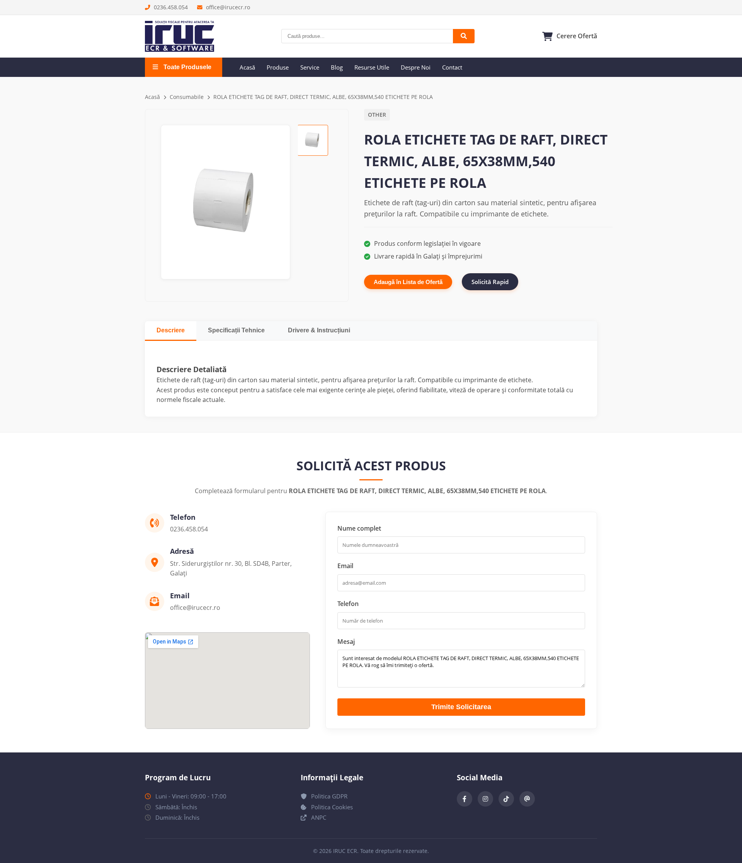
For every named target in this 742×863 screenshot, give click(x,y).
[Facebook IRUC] (464, 799)
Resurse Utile (371, 67)
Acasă (247, 67)
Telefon (348, 603)
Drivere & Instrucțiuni (319, 330)
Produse (278, 67)
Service (309, 67)
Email (345, 566)
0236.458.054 (170, 7)
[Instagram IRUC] (485, 799)
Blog (337, 67)
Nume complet (359, 528)
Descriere (171, 330)
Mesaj (346, 641)
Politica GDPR (328, 796)
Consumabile (187, 96)
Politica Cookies (331, 807)
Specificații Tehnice (236, 330)
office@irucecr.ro (227, 7)
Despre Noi (416, 67)
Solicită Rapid (490, 282)
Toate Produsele (186, 67)
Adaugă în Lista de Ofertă (408, 282)
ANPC (318, 817)
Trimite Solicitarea (461, 707)
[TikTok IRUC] (506, 799)
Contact (452, 67)
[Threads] (527, 799)
